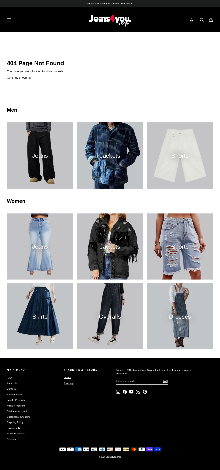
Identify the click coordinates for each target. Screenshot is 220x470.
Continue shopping (19, 77)
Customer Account (17, 411)
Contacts (11, 388)
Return (67, 377)
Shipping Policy (15, 422)
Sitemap (11, 439)
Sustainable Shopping (19, 416)
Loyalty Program (16, 400)
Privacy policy (14, 428)
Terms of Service (16, 433)
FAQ (9, 377)
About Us (12, 383)
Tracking (68, 383)
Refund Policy (14, 394)
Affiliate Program (16, 405)
